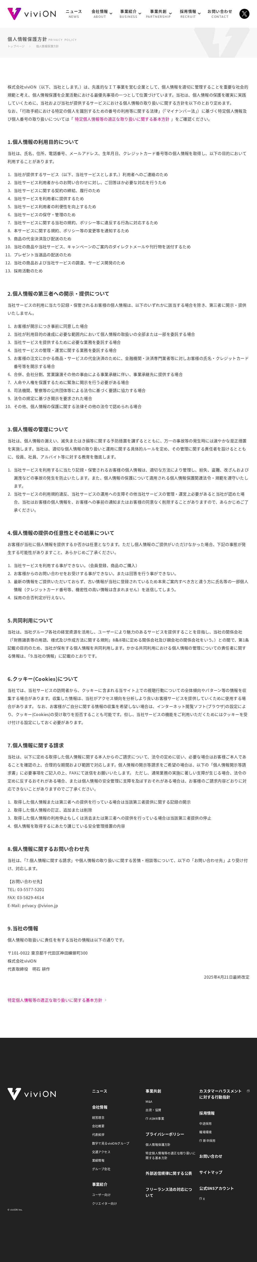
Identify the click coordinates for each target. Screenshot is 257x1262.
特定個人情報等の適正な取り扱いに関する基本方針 (122, 119)
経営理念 (98, 1117)
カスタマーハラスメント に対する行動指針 (220, 1093)
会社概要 (98, 1126)
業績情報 (98, 1160)
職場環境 (205, 1132)
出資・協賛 (153, 1110)
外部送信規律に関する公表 (169, 1173)
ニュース (99, 1090)
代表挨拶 (98, 1134)
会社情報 (100, 1107)
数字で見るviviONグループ (111, 1143)
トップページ (16, 46)
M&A (149, 1101)
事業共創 (153, 1090)
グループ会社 (101, 1169)
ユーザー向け (101, 1195)
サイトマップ (211, 1172)
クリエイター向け (104, 1203)
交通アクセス (101, 1152)
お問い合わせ (211, 1156)
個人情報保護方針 (158, 1144)
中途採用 (205, 1123)
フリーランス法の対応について (169, 1192)
